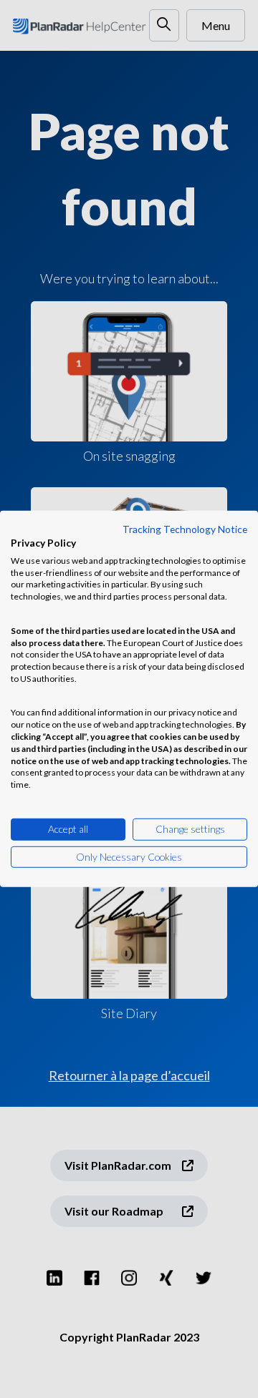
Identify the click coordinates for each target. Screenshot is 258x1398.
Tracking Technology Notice (185, 529)
